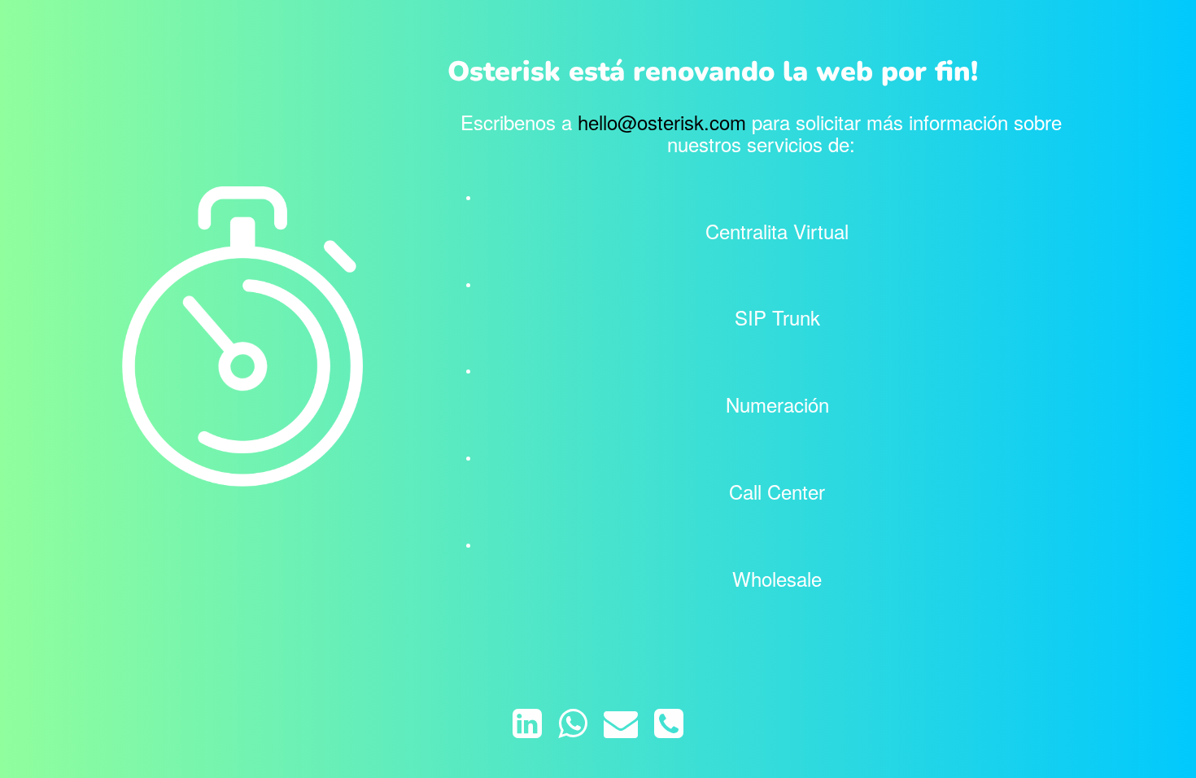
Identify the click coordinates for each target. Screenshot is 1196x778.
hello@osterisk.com (662, 121)
